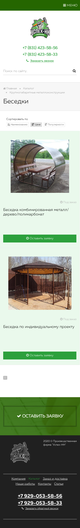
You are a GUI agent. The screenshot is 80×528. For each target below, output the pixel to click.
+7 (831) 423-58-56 (40, 48)
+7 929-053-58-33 (40, 503)
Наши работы (25, 483)
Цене (37, 124)
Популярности (55, 124)
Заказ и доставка (55, 478)
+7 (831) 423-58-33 (40, 54)
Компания (19, 478)
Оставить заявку (41, 238)
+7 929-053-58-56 (40, 496)
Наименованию (19, 124)
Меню (71, 5)
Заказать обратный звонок (41, 508)
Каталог (34, 478)
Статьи (58, 483)
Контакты (44, 483)
